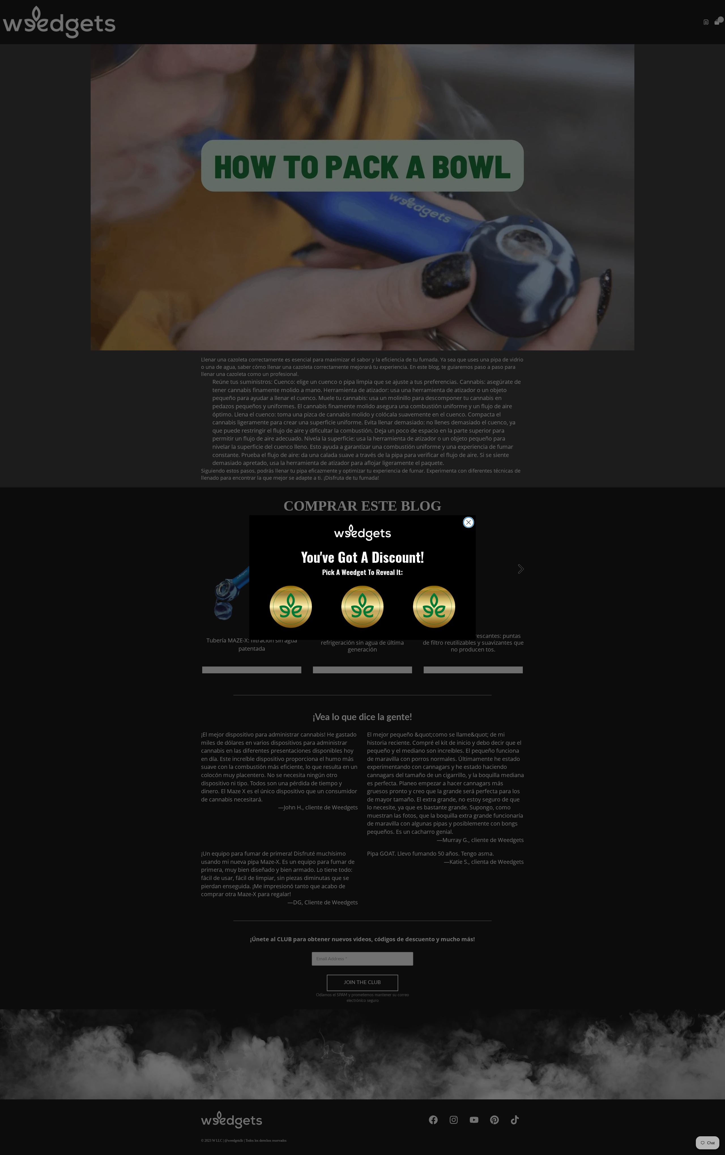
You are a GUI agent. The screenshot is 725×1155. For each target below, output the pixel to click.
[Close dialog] (469, 522)
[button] (291, 606)
